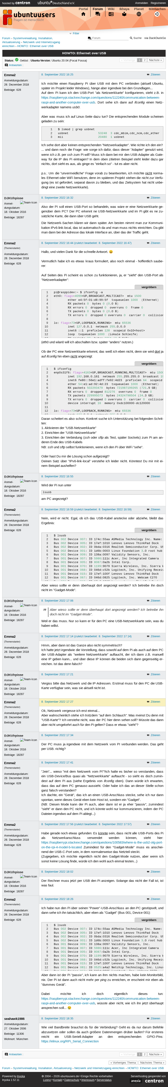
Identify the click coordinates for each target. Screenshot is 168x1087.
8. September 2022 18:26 (57, 899)
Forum (98, 9)
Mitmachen (157, 9)
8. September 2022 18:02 (57, 871)
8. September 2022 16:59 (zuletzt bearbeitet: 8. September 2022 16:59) (86, 509)
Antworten (15, 65)
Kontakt (57, 1080)
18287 (20, 217)
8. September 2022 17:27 (57, 702)
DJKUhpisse (13, 198)
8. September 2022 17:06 (57, 600)
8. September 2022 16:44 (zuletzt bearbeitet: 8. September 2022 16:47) (86, 243)
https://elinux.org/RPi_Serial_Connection (70, 1041)
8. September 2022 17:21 (57, 674)
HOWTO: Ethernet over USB (35, 46)
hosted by (9, 3)
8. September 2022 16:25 (57, 74)
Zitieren (155, 74)
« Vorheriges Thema (123, 1062)
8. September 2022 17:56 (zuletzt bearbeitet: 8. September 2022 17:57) (86, 824)
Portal (83, 9)
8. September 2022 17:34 (57, 735)
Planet (139, 9)
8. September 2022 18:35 (57, 1018)
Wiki (111, 9)
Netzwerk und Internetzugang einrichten (99, 1068)
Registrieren (158, 3)
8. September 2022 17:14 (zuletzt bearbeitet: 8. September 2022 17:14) (86, 636)
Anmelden (141, 3)
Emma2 (10, 75)
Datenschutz (71, 1080)
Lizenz (47, 1080)
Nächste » (155, 60)
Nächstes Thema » (152, 1062)
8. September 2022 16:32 (57, 198)
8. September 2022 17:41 (57, 762)
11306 (20, 1034)
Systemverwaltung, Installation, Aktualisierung (42, 1068)
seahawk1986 (14, 1019)
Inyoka (21, 1076)
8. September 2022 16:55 (57, 476)
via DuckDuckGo (155, 38)
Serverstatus (104, 1080)
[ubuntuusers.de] (29, 18)
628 (18, 90)
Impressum (87, 1080)
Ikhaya (124, 9)
